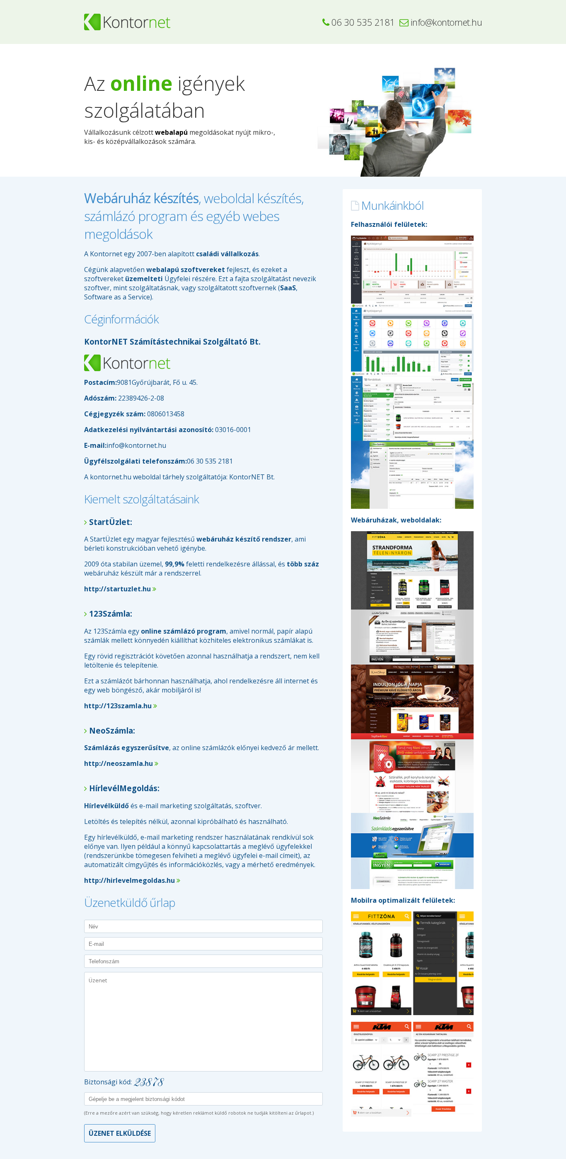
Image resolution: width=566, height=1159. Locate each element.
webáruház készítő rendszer (243, 539)
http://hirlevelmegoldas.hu (132, 880)
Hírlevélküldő (106, 805)
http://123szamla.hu (120, 705)
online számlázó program (183, 631)
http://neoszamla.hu (121, 763)
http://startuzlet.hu (120, 588)
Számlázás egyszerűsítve (126, 747)
